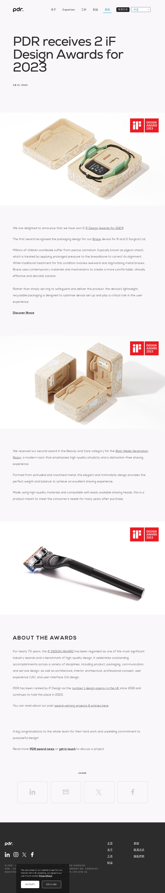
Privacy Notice (45, 876)
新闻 (107, 9)
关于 (53, 9)
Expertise (69, 9)
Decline (51, 884)
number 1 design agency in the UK (95, 688)
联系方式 (123, 9)
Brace (96, 239)
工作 (84, 9)
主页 (110, 843)
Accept (30, 884)
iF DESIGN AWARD (61, 651)
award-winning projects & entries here (81, 706)
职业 (95, 9)
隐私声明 (139, 856)
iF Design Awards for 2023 (104, 228)
